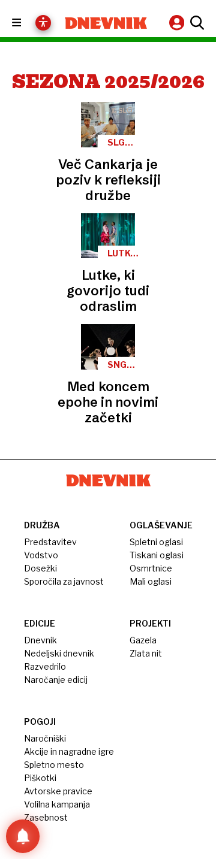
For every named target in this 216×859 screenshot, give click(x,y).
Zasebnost (46, 817)
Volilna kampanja (57, 804)
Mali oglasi (151, 581)
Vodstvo (41, 555)
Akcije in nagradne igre (69, 751)
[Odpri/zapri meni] (27, 23)
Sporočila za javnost (64, 581)
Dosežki (40, 568)
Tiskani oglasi (157, 555)
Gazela (143, 640)
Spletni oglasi (156, 542)
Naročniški (45, 738)
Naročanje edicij (56, 680)
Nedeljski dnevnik (59, 653)
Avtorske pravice (58, 791)
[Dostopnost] (43, 23)
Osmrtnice (151, 568)
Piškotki (40, 778)
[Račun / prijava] (178, 22)
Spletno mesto (54, 765)
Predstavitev (50, 542)
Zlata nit (146, 653)
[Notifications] (23, 836)
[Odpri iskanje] (195, 23)
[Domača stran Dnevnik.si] (106, 23)
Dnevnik (40, 640)
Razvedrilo (45, 666)
